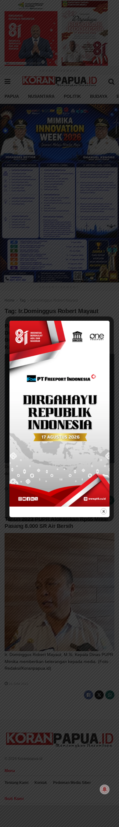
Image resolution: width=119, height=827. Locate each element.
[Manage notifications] (105, 789)
